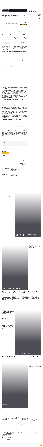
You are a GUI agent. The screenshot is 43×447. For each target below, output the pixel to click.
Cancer (12, 148)
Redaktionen (19, 434)
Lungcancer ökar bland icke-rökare (23, 353)
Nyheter (28, 433)
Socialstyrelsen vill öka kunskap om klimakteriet (26, 416)
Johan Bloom (8, 439)
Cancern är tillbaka (14, 175)
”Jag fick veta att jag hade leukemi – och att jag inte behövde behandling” (8, 312)
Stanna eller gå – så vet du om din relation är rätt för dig (6, 416)
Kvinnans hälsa (4, 148)
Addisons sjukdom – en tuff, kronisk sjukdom (12, 288)
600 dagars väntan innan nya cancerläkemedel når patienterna (6, 298)
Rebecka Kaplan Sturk (8, 437)
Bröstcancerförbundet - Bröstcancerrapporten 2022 (9, 143)
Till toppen (22, 444)
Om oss (19, 433)
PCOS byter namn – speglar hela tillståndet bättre (16, 298)
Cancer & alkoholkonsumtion (16, 169)
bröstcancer (8, 148)
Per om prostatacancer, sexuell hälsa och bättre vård (14, 405)
